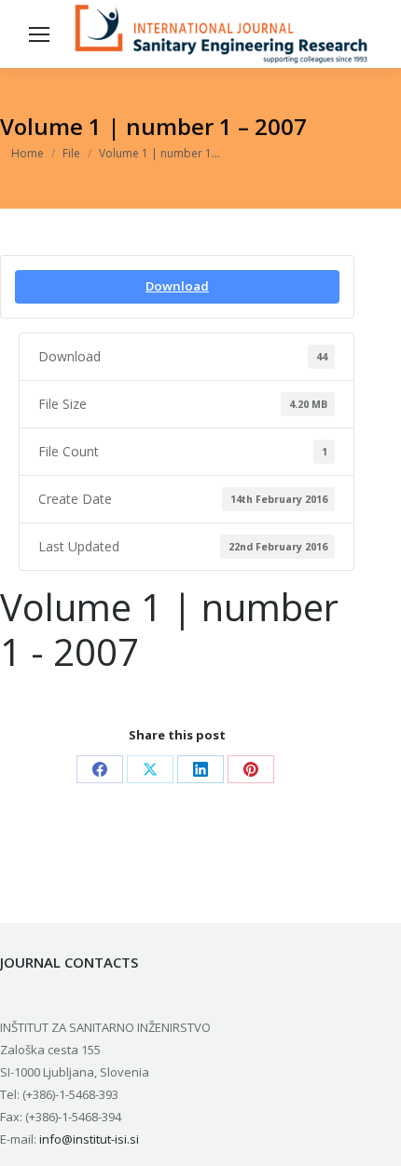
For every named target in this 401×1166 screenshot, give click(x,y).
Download (177, 286)
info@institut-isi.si (89, 1139)
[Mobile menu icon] (39, 34)
